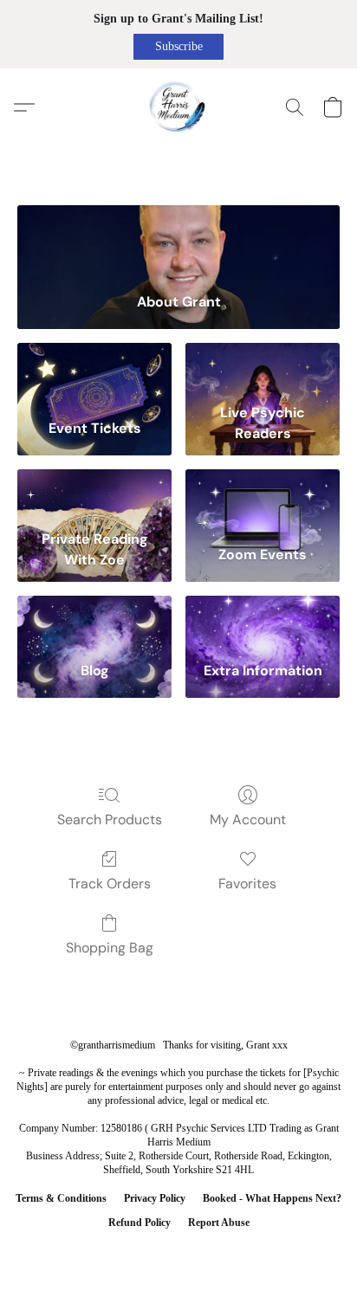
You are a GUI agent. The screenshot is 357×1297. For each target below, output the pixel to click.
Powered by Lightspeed (178, 1250)
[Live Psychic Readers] (262, 369)
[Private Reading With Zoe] (94, 495)
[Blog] (94, 622)
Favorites (247, 883)
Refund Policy (139, 1222)
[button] (178, 47)
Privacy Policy (154, 1198)
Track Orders (109, 883)
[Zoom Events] (262, 495)
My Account (248, 819)
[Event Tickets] (94, 369)
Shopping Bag (109, 948)
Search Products (109, 819)
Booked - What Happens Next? (272, 1198)
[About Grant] (178, 242)
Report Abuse (219, 1222)
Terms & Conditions (61, 1198)
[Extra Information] (262, 622)
